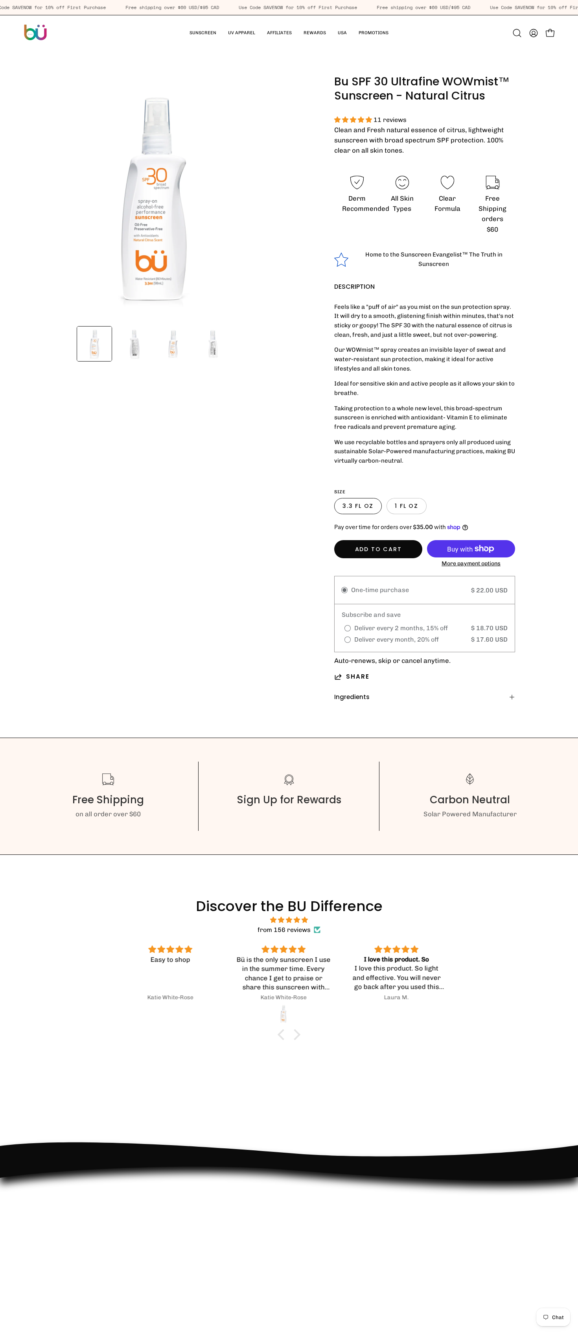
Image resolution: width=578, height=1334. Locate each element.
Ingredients (352, 697)
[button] (241, 33)
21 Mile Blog (48, 1236)
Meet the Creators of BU (67, 1277)
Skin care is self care (62, 1195)
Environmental (52, 1223)
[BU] (35, 33)
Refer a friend (51, 1264)
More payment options (471, 563)
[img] (289, 920)
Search (40, 1250)
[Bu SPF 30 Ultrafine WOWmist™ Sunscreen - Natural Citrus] (94, 344)
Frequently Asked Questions (73, 1209)
